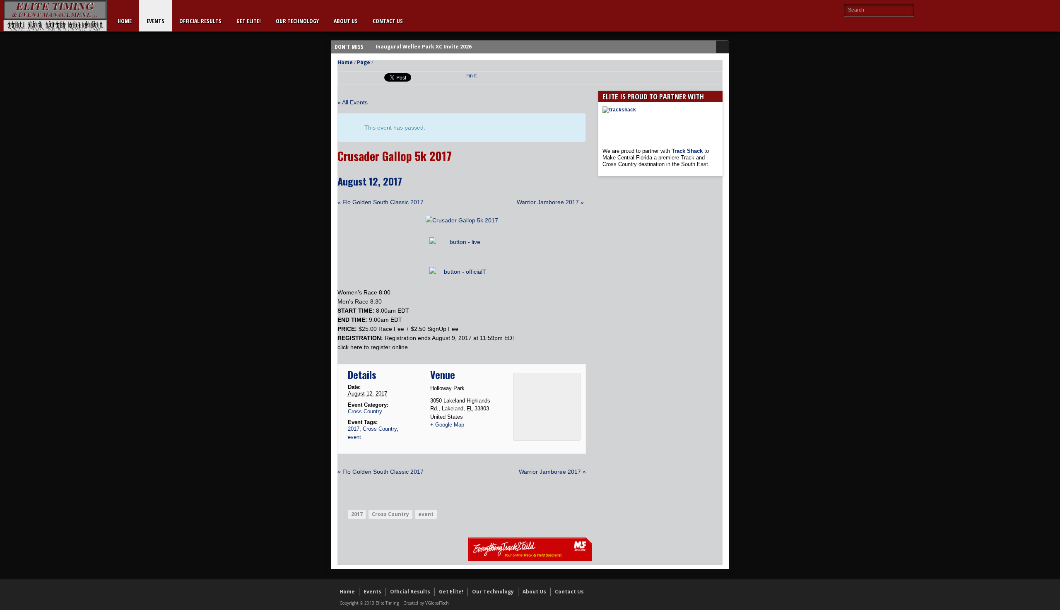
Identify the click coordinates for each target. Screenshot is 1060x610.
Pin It (471, 76)
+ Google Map (447, 425)
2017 (353, 429)
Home (125, 21)
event (354, 437)
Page (363, 62)
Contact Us (388, 21)
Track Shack (688, 151)
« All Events (352, 102)
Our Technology (297, 21)
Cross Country (365, 411)
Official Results (200, 21)
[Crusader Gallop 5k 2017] (462, 220)
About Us (346, 21)
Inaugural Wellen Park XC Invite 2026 (424, 46)
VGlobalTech (437, 603)
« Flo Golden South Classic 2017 (380, 202)
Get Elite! (248, 21)
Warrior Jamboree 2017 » (550, 202)
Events (155, 21)
